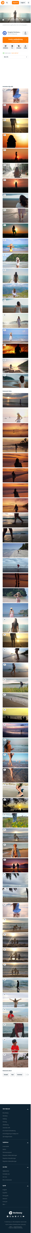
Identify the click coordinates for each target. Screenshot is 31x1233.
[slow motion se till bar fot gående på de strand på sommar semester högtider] (15, 1059)
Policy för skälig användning (15, 1227)
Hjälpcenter (6, 1170)
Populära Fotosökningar (9, 1157)
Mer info (6, 56)
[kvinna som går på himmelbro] (15, 275)
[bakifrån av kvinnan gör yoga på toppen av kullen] (15, 230)
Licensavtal (6, 1146)
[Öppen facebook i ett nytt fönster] (7, 1215)
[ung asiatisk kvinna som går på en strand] (15, 215)
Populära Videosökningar (10, 1160)
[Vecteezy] (2, 2)
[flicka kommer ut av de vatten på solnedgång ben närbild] (15, 579)
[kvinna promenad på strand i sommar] (15, 984)
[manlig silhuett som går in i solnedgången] (15, 350)
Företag (5, 1121)
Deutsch (5, 1198)
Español (5, 1192)
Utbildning (6, 1124)
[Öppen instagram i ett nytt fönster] (9, 1215)
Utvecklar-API (6, 1127)
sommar (19, 1074)
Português (5, 1195)
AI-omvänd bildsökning (9, 1130)
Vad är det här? (14, 53)
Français (5, 1201)
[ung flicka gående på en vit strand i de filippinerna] (15, 549)
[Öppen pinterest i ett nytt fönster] (15, 1215)
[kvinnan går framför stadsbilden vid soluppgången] (15, 155)
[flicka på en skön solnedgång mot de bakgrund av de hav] (15, 429)
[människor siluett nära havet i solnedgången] (15, 715)
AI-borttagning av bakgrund (10, 1133)
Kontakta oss (6, 1173)
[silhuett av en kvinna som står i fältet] (15, 110)
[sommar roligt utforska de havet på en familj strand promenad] (15, 879)
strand (6, 1074)
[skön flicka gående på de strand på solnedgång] (15, 444)
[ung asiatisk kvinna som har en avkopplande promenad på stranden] (15, 745)
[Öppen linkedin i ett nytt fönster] (12, 1215)
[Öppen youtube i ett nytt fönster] (22, 1215)
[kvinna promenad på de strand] (15, 790)
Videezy (5, 1118)
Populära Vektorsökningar (10, 1154)
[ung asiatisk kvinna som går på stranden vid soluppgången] (15, 399)
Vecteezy (5, 1115)
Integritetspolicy (17, 1226)
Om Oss (5, 1176)
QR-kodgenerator (7, 1136)
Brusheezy (5, 1112)
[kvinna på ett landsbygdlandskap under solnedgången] (15, 185)
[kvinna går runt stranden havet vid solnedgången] (15, 95)
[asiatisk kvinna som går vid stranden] (15, 200)
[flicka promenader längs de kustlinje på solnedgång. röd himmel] (15, 459)
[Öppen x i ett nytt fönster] (20, 1215)
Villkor (10, 1226)
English (5, 1189)
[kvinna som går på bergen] (15, 290)
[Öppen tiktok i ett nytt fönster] (17, 1215)
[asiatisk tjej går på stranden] (15, 1029)
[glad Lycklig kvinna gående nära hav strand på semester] (15, 850)
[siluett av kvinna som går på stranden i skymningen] (15, 730)
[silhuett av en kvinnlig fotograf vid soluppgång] (15, 140)
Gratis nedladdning (15, 40)
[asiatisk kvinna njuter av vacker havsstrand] (15, 245)
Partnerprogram (7, 1151)
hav (12, 1074)
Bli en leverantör (7, 1179)
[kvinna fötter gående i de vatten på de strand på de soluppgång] (15, 534)
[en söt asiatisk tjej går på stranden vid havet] (15, 380)
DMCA (4, 1148)
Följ (25, 34)
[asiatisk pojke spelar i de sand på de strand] (15, 1014)
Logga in (23, 2)
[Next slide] (24, 1074)
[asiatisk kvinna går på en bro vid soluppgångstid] (15, 624)
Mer (4, 1203)
